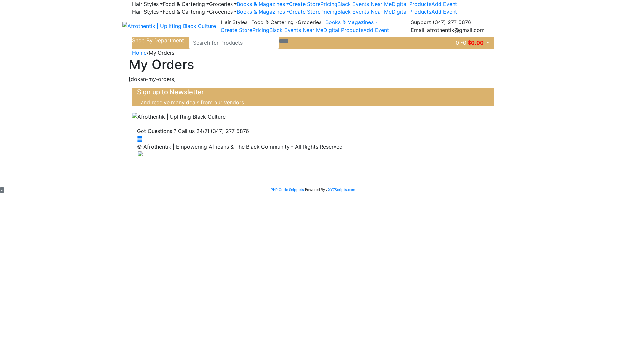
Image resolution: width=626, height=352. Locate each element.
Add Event (444, 4)
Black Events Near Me (364, 4)
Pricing (328, 4)
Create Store (304, 4)
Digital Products (411, 4)
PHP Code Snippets (287, 189)
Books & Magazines (261, 4)
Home (139, 53)
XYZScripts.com (341, 189)
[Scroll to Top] (2, 190)
